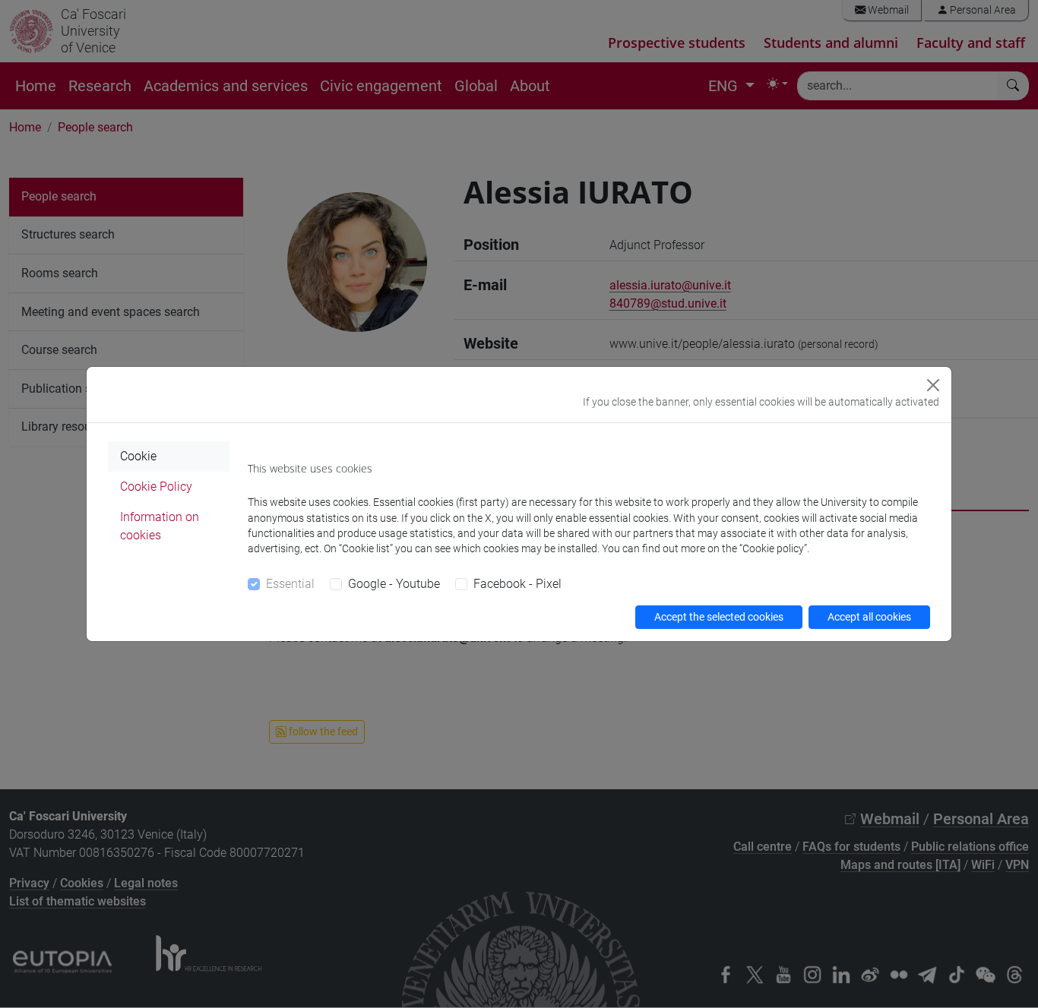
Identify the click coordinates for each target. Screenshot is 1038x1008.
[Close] (933, 385)
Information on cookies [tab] (159, 526)
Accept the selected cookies (718, 617)
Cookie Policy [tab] (156, 486)
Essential (290, 584)
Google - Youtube (394, 584)
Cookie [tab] (138, 456)
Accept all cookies (869, 617)
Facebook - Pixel (517, 584)
